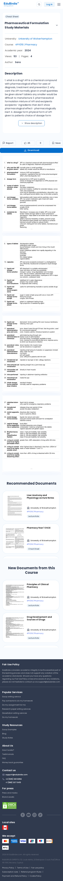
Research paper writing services (16, 709)
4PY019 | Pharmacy (26, 44)
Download (33, 150)
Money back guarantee (12, 762)
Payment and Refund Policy (14, 876)
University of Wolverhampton (35, 38)
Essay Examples (9, 729)
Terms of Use (22, 867)
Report (9, 143)
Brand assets (8, 797)
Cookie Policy (35, 876)
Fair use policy (37, 867)
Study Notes (7, 737)
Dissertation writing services (14, 713)
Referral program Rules (31, 872)
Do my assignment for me (13, 705)
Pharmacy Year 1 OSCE (38, 527)
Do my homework (10, 717)
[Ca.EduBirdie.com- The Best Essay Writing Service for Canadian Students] (5, 829)
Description (13, 73)
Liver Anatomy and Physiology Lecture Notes (40, 496)
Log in (49, 4)
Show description (33, 123)
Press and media (9, 793)
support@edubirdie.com (49, 682)
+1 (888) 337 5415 (13, 782)
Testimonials (8, 754)
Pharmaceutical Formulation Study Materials (27, 25)
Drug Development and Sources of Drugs (39, 618)
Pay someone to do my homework (17, 700)
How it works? (8, 750)
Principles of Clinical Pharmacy (38, 585)
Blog (4, 733)
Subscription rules (10, 872)
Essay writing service (11, 696)
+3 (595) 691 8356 (14, 779)
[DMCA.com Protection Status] (31, 805)
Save (58, 143)
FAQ (4, 758)
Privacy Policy (8, 867)
